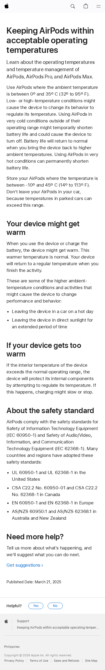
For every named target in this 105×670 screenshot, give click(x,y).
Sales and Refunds (66, 660)
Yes (35, 606)
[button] (72, 6)
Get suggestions (23, 565)
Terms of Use (39, 660)
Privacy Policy (14, 660)
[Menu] (98, 6)
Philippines (12, 647)
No (55, 606)
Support (23, 621)
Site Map (91, 660)
